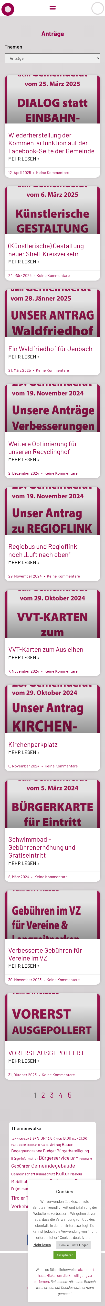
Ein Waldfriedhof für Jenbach (50, 348)
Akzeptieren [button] (64, 1255)
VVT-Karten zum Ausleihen (46, 649)
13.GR (50, 1138)
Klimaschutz (45, 1174)
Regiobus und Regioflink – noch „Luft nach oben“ (44, 550)
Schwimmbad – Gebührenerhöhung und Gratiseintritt (41, 847)
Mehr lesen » (24, 158)
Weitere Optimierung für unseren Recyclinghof (42, 447)
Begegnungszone (26, 1150)
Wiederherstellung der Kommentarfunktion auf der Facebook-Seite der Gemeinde (51, 143)
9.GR (41, 1137)
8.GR (33, 1138)
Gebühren (21, 1166)
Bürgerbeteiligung (73, 1150)
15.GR (58, 1138)
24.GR (14, 1144)
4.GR (20, 1138)
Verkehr (20, 1206)
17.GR (75, 1138)
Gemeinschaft (23, 1173)
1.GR (13, 1138)
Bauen (67, 1144)
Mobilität (19, 1181)
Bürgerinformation (24, 1158)
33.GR (38, 1144)
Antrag (55, 1144)
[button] (53, 8)
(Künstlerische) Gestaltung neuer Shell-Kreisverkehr (46, 249)
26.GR (22, 1144)
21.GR (83, 1138)
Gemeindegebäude (53, 1165)
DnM (74, 1158)
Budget (49, 1150)
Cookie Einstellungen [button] (73, 1245)
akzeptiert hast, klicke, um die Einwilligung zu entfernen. (64, 1275)
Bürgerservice (54, 1158)
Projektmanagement (25, 1188)
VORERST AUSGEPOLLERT (46, 1053)
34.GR (45, 1144)
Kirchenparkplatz (33, 744)
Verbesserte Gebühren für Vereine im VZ (45, 954)
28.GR (30, 1144)
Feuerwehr (85, 1158)
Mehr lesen (42, 1245)
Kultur (63, 1173)
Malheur (76, 1174)
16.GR (67, 1138)
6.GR (26, 1138)
